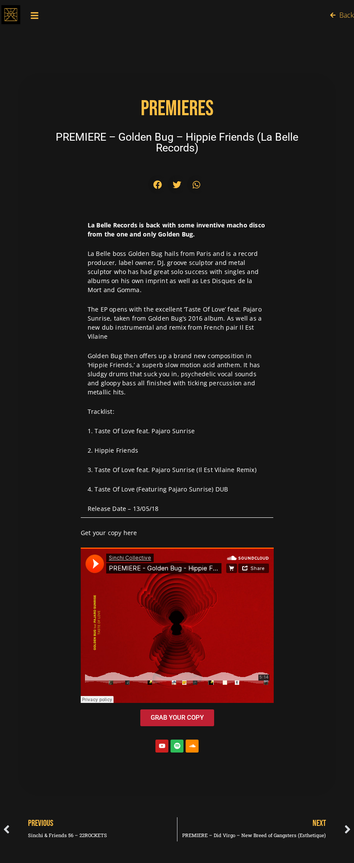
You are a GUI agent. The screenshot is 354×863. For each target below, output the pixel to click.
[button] (158, 184)
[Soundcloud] (192, 746)
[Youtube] (161, 746)
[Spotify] (177, 746)
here (130, 533)
